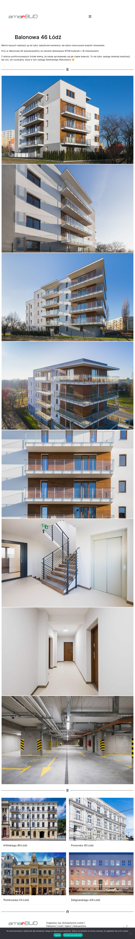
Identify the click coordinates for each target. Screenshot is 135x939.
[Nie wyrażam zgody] (131, 933)
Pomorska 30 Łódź (82, 845)
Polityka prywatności (73, 935)
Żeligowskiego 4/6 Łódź (85, 900)
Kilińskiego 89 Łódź (15, 845)
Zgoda (57, 935)
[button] (90, 16)
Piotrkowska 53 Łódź (16, 900)
